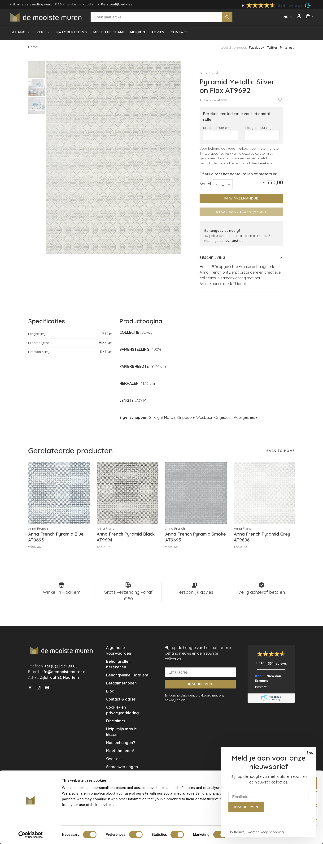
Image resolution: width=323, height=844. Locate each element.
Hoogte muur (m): (258, 128)
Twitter (272, 47)
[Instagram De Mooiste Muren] (38, 687)
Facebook (257, 47)
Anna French (209, 72)
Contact (179, 32)
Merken (137, 32)
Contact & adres (121, 699)
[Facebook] (30, 687)
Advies (157, 32)
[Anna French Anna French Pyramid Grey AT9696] (264, 493)
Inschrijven (200, 684)
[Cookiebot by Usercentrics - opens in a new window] (30, 834)
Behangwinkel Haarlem (127, 675)
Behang (18, 32)
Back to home (280, 451)
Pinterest (287, 47)
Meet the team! (108, 32)
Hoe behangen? (120, 742)
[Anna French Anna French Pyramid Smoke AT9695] (196, 493)
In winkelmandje (241, 198)
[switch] (136, 834)
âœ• (309, 753)
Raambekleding (72, 32)
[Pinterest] (47, 687)
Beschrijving (212, 257)
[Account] (299, 17)
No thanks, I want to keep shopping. (256, 832)
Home (33, 47)
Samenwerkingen (122, 766)
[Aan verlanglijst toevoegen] (280, 99)
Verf (41, 32)
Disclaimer (116, 720)
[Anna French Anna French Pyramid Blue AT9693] (59, 493)
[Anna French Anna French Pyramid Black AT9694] (127, 493)
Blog (110, 691)
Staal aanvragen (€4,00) (241, 212)
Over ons (114, 758)
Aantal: (206, 184)
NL (286, 17)
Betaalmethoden (121, 683)
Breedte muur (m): (217, 128)
